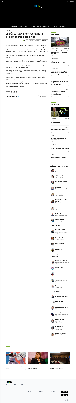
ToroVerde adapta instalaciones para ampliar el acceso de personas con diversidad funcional (59, 83)
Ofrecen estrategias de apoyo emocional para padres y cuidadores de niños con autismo (59, 93)
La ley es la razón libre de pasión (58, 157)
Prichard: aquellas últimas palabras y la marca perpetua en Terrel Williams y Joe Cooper (60, 148)
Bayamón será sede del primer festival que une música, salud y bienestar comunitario (58, 62)
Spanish (29, 391)
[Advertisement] (38, 16)
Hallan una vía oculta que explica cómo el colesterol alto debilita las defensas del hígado (59, 73)
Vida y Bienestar (55, 26)
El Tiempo (62, 26)
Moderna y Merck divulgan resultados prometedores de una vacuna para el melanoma (60, 52)
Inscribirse (72, 1)
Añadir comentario (42, 96)
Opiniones (33, 26)
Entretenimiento (46, 26)
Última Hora (14, 26)
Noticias (20, 26)
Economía (26, 26)
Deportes (39, 26)
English (29, 392)
